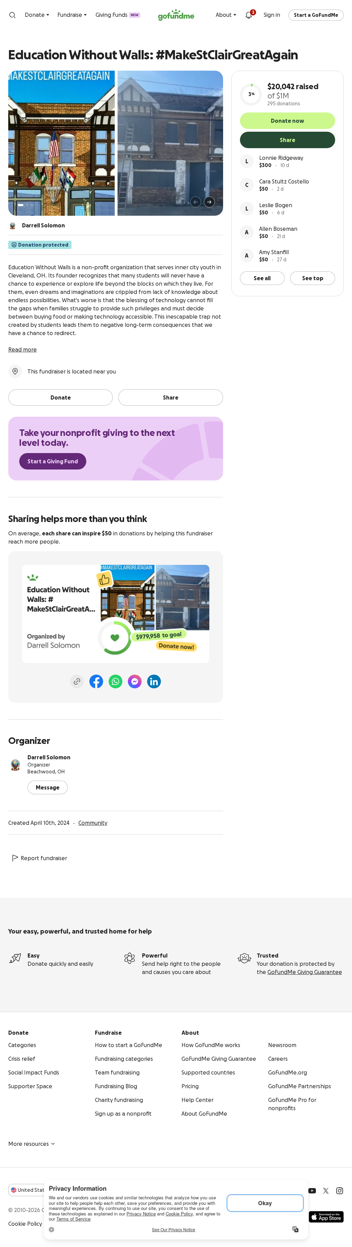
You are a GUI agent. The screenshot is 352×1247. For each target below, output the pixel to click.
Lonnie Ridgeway (281, 158)
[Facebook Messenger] (135, 681)
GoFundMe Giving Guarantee (304, 972)
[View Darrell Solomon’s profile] (15, 764)
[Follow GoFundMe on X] (326, 1191)
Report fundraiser (44, 858)
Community (92, 823)
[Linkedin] (154, 681)
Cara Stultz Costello (284, 181)
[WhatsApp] (115, 681)
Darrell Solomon (49, 757)
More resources (28, 1144)
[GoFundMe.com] (176, 15)
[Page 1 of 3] (20, 205)
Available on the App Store (326, 1217)
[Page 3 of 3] (32, 205)
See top (312, 278)
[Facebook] (96, 681)
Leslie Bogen (275, 205)
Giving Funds (117, 15)
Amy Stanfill (274, 252)
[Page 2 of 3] (27, 205)
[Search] (12, 15)
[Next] (209, 202)
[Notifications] (248, 15)
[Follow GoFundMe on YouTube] (312, 1191)
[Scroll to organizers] (12, 225)
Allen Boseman (278, 229)
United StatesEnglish (44, 1190)
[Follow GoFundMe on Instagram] (339, 1191)
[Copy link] (77, 681)
